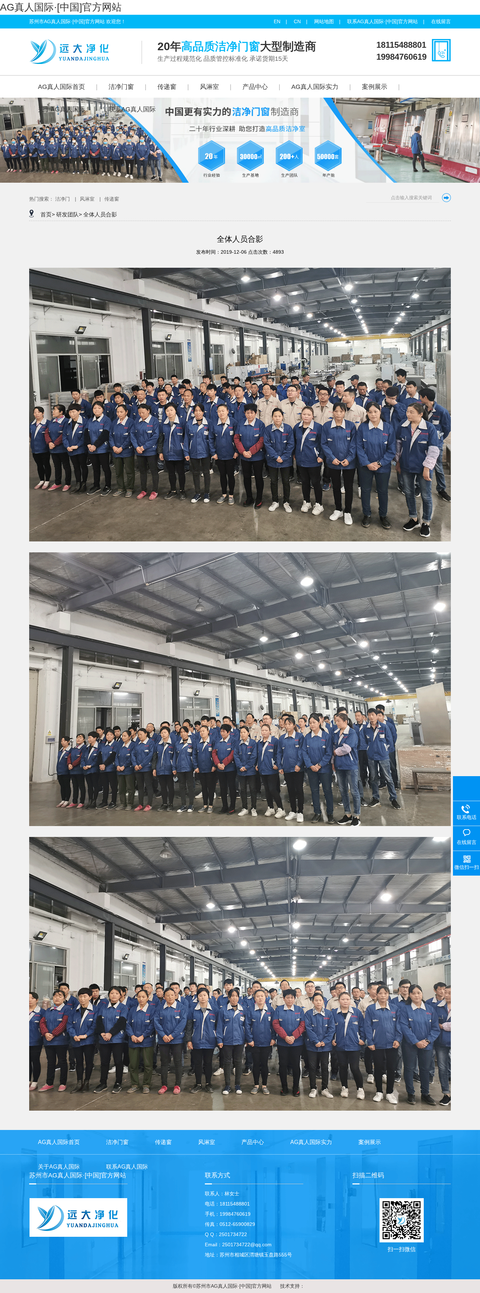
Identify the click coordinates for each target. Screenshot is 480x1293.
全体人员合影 (100, 214)
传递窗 (111, 199)
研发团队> (69, 214)
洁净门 (62, 199)
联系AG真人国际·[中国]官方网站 (382, 21)
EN (277, 21)
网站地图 (324, 21)
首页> (47, 214)
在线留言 (441, 21)
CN (297, 21)
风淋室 (87, 199)
